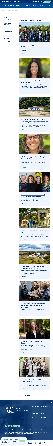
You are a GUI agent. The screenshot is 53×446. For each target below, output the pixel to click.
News (6, 10)
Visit (15, 1)
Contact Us (8, 418)
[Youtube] (6, 426)
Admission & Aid (20, 5)
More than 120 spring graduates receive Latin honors (34, 46)
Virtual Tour (44, 421)
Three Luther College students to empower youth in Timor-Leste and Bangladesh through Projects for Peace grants (34, 121)
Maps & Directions (10, 416)
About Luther (35, 406)
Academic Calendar (8, 41)
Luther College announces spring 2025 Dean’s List (34, 231)
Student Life (41, 5)
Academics (11, 5)
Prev (20, 395)
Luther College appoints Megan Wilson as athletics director (33, 81)
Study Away (6, 38)
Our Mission (43, 417)
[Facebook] (12, 426)
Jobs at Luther (44, 406)
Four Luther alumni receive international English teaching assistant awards (33, 195)
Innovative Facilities (8, 31)
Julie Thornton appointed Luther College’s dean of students (33, 157)
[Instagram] (9, 426)
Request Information (7, 1)
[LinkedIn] (18, 426)
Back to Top (47, 402)
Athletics (28, 5)
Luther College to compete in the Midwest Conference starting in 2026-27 (33, 267)
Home (3, 10)
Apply (19, 1)
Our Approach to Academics (7, 24)
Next (29, 395)
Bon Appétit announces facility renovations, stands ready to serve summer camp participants (33, 305)
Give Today (47, 1)
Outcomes (6, 28)
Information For (36, 1)
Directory (34, 417)
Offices (42, 413)
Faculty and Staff (7, 19)
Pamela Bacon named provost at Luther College (32, 342)
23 (27, 395)
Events (34, 421)
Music (34, 5)
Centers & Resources (8, 34)
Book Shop (34, 410)
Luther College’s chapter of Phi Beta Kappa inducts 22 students (33, 380)
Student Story (11, 10)
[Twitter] (15, 426)
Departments (35, 413)
